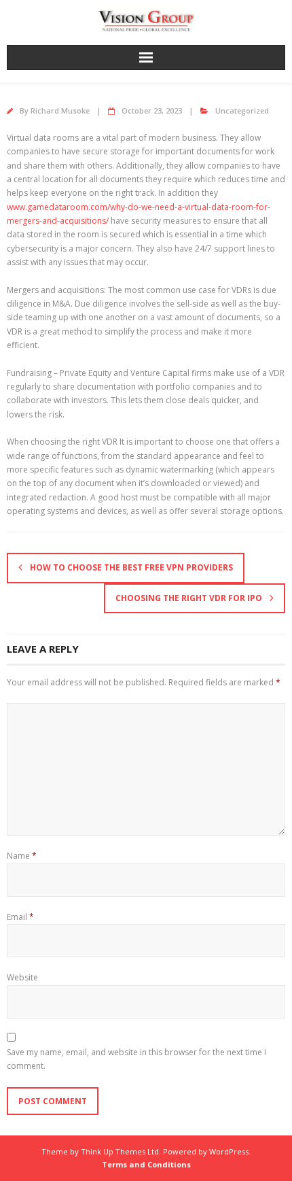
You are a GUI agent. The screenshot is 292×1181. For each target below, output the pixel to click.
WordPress (229, 1151)
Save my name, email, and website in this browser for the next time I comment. (136, 1059)
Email (20, 917)
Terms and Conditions (146, 1164)
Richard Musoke (60, 110)
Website (22, 977)
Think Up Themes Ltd (120, 1151)
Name (22, 855)
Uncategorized (242, 110)
